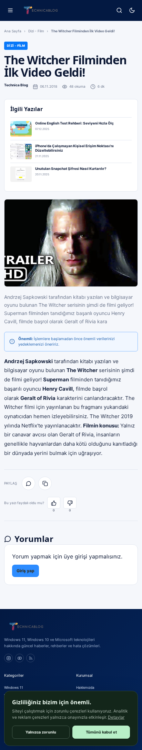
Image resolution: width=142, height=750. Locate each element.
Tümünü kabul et (101, 732)
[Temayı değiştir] (132, 10)
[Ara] (119, 10)
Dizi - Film (36, 31)
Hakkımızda (85, 687)
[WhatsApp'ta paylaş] (28, 483)
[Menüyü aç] (10, 10)
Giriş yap (25, 570)
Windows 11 (13, 687)
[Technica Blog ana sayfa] (41, 10)
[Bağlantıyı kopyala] (45, 483)
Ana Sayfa (12, 31)
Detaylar (116, 717)
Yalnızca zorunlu (41, 732)
